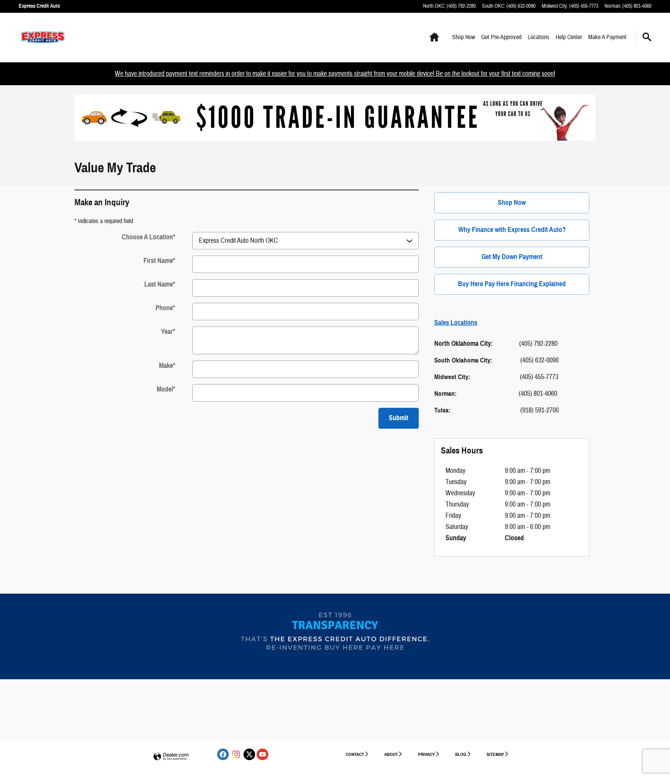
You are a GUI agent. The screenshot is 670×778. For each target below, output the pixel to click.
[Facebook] (223, 754)
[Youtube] (262, 754)
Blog (460, 754)
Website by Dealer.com (171, 757)
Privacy (426, 754)
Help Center (569, 37)
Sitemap (495, 754)
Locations (538, 37)
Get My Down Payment (512, 256)
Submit (398, 418)
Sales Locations (455, 322)
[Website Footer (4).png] (335, 636)
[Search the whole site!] (646, 37)
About (391, 754)
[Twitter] (249, 754)
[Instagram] (236, 754)
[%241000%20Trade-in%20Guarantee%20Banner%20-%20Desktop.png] (335, 118)
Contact (355, 754)
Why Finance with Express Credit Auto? (512, 229)
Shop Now (463, 37)
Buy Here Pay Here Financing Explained (512, 284)
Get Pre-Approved (501, 37)
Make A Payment (607, 37)
